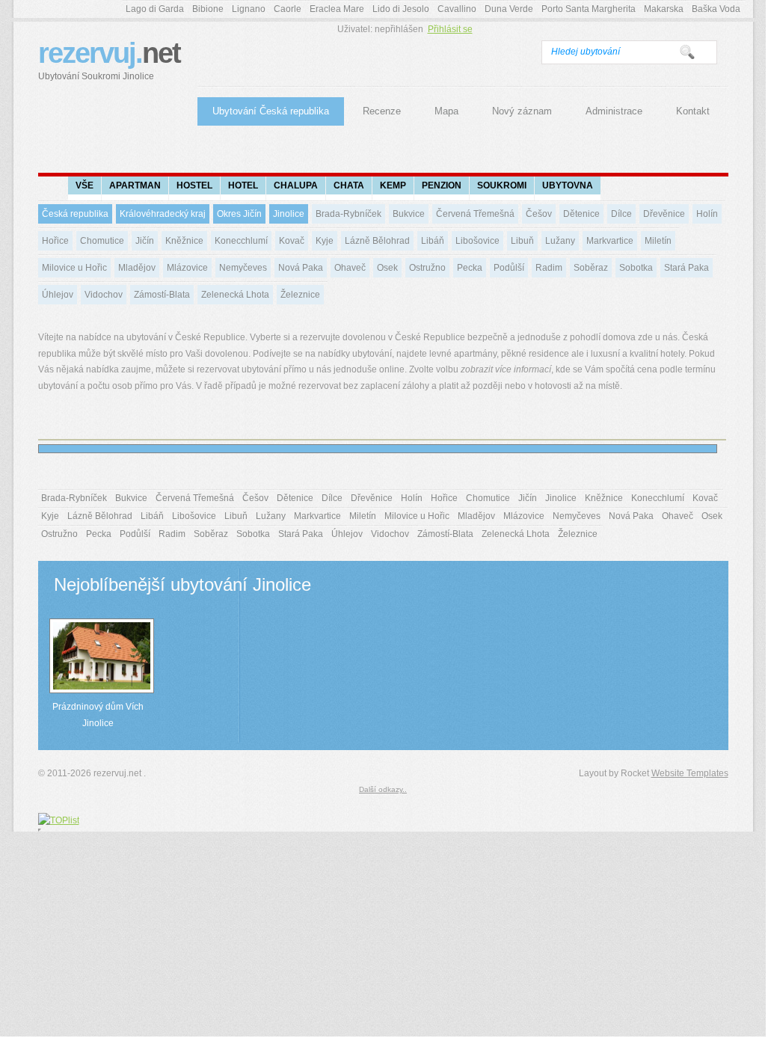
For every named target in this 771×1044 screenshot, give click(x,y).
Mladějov (137, 267)
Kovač (291, 241)
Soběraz (591, 267)
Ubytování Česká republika (270, 111)
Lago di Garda (155, 9)
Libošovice (477, 241)
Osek (387, 267)
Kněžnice (184, 241)
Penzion (441, 185)
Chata (349, 185)
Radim (548, 267)
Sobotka (636, 267)
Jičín (144, 241)
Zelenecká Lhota (235, 294)
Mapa (446, 111)
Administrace (614, 111)
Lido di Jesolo (400, 9)
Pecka (469, 267)
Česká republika (75, 214)
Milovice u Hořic (74, 267)
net (109, 59)
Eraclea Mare (337, 9)
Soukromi (501, 185)
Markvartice (609, 241)
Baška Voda (716, 9)
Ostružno (427, 267)
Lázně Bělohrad (377, 241)
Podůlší (509, 267)
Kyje (325, 241)
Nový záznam (522, 111)
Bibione (208, 9)
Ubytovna (567, 185)
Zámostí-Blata (162, 294)
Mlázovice (187, 267)
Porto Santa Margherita (588, 9)
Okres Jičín (239, 214)
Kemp (393, 185)
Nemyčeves (243, 267)
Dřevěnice (664, 214)
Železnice (300, 294)
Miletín (658, 241)
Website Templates (689, 773)
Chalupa (296, 185)
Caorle (287, 9)
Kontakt (693, 111)
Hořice (55, 241)
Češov (539, 214)
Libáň (432, 241)
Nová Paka (300, 267)
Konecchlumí (241, 241)
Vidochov (104, 294)
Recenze (382, 111)
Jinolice (288, 214)
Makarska (664, 9)
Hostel (194, 185)
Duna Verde (509, 9)
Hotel (243, 185)
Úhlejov (57, 294)
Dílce (621, 214)
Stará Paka (686, 267)
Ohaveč (350, 267)
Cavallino (456, 9)
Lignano (248, 9)
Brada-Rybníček (348, 214)
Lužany (560, 241)
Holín (707, 214)
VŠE (84, 185)
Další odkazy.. (383, 789)
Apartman (135, 185)
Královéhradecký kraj (163, 214)
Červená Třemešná (475, 214)
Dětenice (581, 214)
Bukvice (409, 214)
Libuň (522, 241)
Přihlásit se (450, 29)
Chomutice (102, 241)
